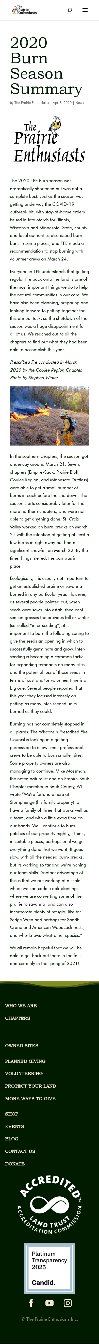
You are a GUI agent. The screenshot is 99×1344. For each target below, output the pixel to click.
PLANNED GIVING (25, 1061)
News (79, 103)
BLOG (11, 1138)
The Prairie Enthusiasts (31, 103)
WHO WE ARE (21, 1005)
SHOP (11, 1114)
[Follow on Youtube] (49, 1303)
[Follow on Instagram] (68, 1303)
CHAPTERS (17, 1018)
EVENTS (14, 1126)
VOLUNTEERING (24, 1073)
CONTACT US (20, 1151)
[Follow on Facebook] (31, 1303)
